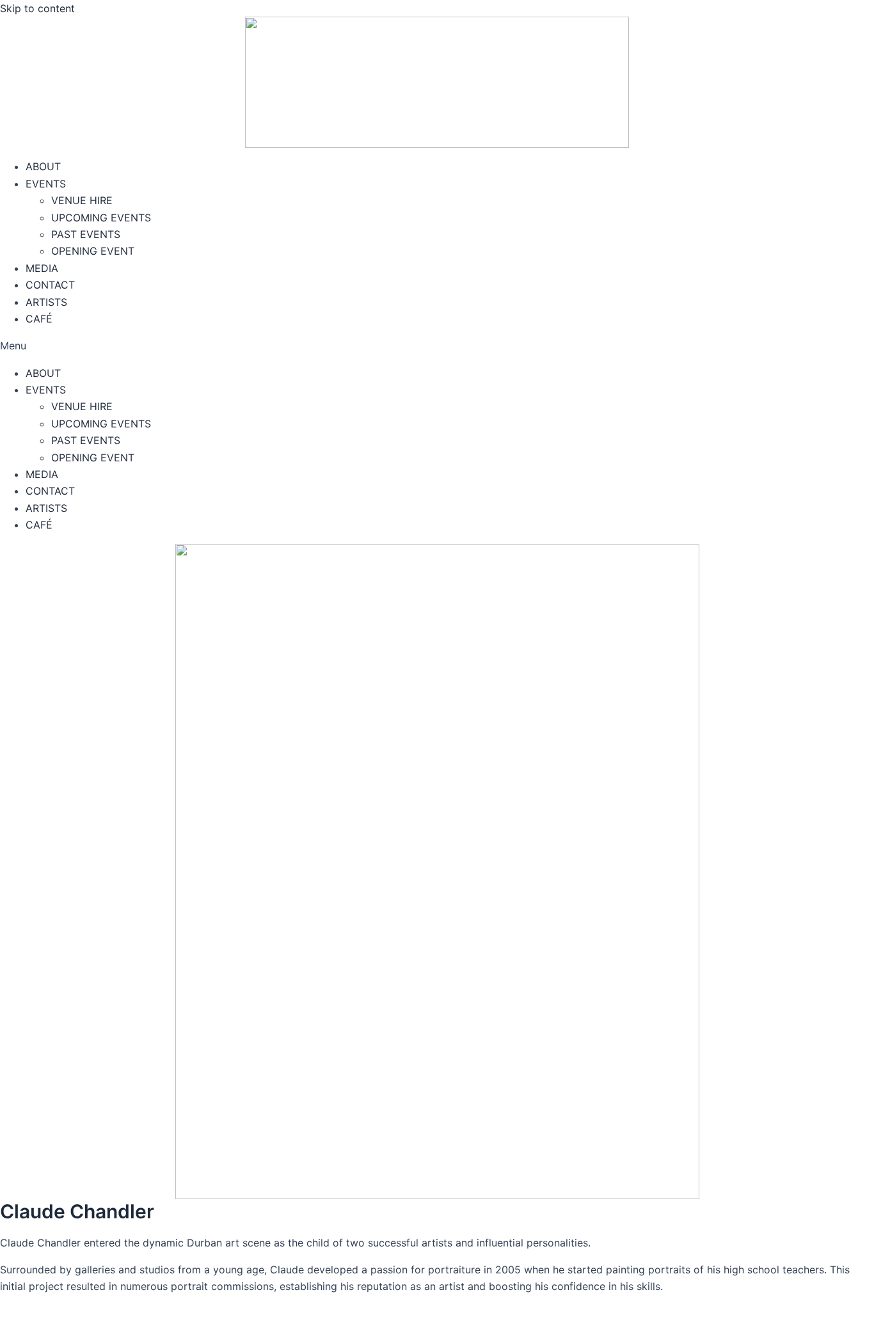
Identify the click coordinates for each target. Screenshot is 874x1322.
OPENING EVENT (92, 250)
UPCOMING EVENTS (101, 217)
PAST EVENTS (85, 234)
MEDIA (42, 268)
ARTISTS (46, 302)
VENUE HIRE (82, 200)
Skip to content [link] (37, 8)
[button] (437, 345)
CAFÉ (39, 318)
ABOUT (43, 166)
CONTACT (50, 284)
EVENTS (46, 183)
